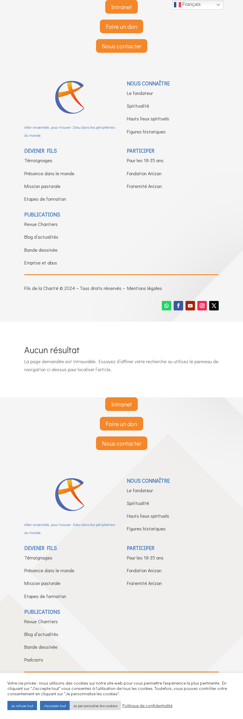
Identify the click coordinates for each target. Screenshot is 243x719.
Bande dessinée (40, 250)
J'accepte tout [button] (55, 705)
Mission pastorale (42, 186)
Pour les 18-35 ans (145, 160)
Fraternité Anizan (144, 186)
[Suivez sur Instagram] (202, 305)
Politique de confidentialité (147, 705)
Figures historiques (146, 131)
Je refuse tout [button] (22, 705)
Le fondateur (140, 93)
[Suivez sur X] (214, 305)
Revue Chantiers (41, 224)
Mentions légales (144, 288)
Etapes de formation (45, 199)
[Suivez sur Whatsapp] (166, 305)
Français (191, 4)
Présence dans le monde (49, 173)
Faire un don (121, 26)
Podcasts (33, 659)
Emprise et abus (40, 262)
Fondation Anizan (144, 173)
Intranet (121, 7)
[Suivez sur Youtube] (190, 305)
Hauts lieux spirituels (148, 118)
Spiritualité (138, 106)
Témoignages (38, 160)
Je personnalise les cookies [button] (95, 705)
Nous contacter (121, 46)
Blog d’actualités (41, 237)
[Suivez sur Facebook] (178, 305)
